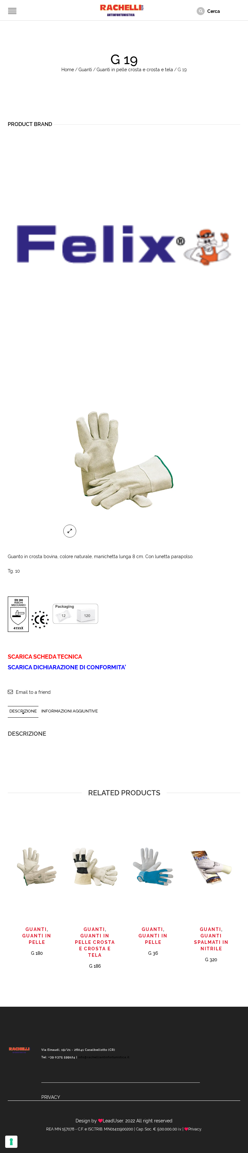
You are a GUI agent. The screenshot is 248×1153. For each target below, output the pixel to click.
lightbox (69, 531)
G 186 (95, 966)
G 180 (37, 953)
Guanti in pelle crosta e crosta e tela (135, 69)
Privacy (194, 1129)
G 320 (211, 959)
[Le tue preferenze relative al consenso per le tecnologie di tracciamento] (11, 1142)
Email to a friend (33, 692)
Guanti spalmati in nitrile (211, 942)
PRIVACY (50, 1097)
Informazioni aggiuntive (69, 711)
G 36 (153, 953)
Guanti (85, 69)
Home (67, 69)
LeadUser (113, 1120)
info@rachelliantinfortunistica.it (103, 1057)
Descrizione (23, 711)
